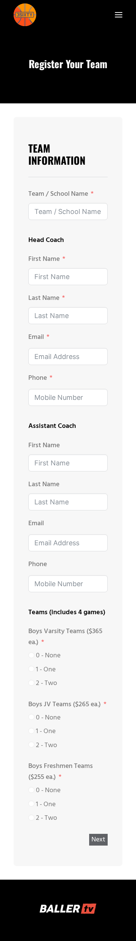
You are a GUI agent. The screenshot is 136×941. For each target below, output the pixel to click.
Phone (37, 378)
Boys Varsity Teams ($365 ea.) (65, 637)
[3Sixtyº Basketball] (25, 14)
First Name (44, 259)
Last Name (43, 298)
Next (98, 839)
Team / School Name (58, 194)
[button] (118, 15)
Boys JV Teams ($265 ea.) (64, 704)
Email (36, 337)
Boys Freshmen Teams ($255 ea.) (60, 772)
